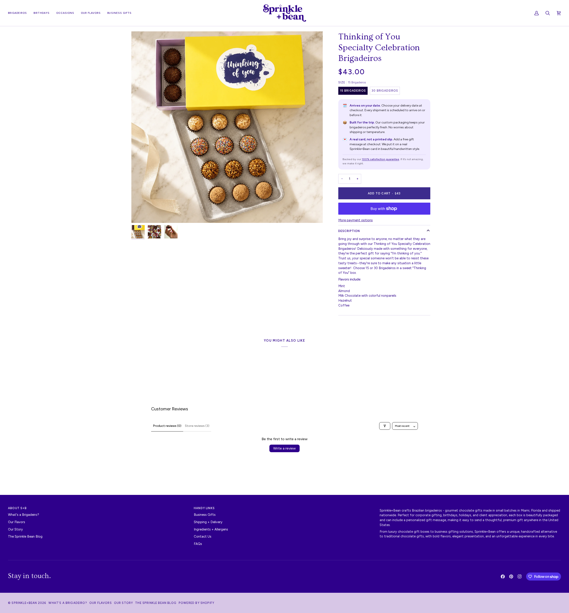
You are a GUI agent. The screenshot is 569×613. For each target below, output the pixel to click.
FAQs (198, 544)
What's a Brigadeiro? (23, 515)
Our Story (15, 529)
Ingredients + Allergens (211, 529)
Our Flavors (16, 522)
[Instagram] (520, 577)
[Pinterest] (511, 577)
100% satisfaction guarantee (380, 159)
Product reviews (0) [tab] (167, 426)
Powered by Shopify (196, 603)
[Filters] (384, 426)
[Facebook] (503, 577)
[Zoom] (227, 127)
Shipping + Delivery (208, 522)
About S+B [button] (17, 508)
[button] (65, 13)
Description (349, 231)
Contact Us (202, 536)
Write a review (284, 448)
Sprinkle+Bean (24, 603)
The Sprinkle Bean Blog (25, 536)
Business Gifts (205, 515)
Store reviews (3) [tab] (197, 426)
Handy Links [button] (204, 508)
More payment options (355, 220)
